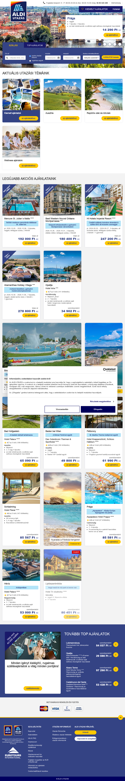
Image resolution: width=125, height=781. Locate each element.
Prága (71, 18)
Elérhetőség (116, 3)
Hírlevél (85, 732)
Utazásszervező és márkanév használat (35, 755)
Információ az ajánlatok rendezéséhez (36, 767)
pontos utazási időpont (36, 56)
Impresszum (32, 742)
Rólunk (30, 751)
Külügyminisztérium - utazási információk (59, 739)
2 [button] (104, 44)
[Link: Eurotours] (13, 753)
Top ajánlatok (35, 45)
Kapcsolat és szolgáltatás (86, 739)
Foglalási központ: (77, 3)
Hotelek (116, 9)
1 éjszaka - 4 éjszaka (76, 24)
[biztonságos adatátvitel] (62, 709)
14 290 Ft (110, 30)
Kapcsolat (31, 731)
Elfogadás (98, 409)
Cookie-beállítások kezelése (38, 771)
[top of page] (120, 717)
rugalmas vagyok (37, 60)
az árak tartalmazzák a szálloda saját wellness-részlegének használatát (94, 26)
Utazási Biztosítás (58, 731)
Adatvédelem (32, 735)
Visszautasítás (62, 409)
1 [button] (99, 44)
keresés (111, 57)
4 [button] (114, 44)
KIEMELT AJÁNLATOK (96, 9)
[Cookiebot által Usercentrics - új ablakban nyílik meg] (105, 370)
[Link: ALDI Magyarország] (8, 730)
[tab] (98, 44)
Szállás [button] (13, 45)
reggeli (71, 21)
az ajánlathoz (112, 35)
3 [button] (109, 44)
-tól (112, 29)
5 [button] (119, 44)
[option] (62, 37)
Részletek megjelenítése (100, 401)
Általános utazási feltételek (62, 735)
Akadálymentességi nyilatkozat (35, 746)
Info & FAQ (32, 738)
